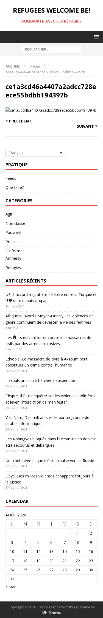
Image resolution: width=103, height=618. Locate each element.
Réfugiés (13, 267)
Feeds (10, 178)
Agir (8, 214)
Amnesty (13, 258)
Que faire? (14, 187)
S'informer (14, 250)
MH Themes (51, 612)
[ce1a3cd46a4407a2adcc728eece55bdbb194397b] (50, 110)
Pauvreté (13, 232)
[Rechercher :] (51, 49)
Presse (11, 241)
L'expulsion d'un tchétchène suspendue (40, 380)
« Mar (10, 586)
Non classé (15, 223)
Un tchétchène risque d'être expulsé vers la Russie (49, 460)
